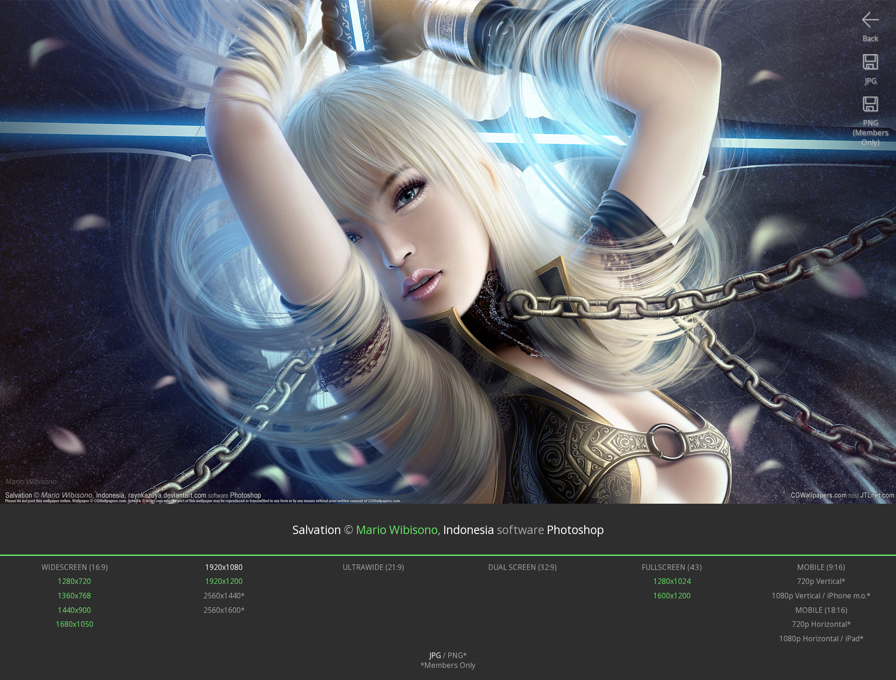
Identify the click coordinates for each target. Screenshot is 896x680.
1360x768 (74, 596)
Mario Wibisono (397, 529)
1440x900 (74, 610)
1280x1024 (672, 581)
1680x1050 (74, 624)
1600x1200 (672, 596)
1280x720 (74, 581)
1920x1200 (224, 581)
